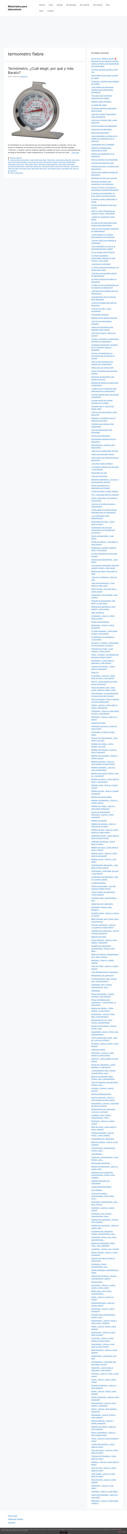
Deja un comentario (16, 173)
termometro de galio (50, 162)
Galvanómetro (96, 1282)
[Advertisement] (63, 31)
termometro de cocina (35, 162)
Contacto (51, 11)
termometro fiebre (48, 166)
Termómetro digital (31, 164)
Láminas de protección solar (102, 163)
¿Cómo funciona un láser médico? (104, 491)
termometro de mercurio (16, 164)
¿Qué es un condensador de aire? (104, 451)
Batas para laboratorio (100, 133)
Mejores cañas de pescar (101, 102)
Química (42, 5)
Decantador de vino (99, 473)
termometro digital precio (16, 166)
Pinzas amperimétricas (100, 622)
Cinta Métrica (96, 1190)
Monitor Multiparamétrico (101, 1094)
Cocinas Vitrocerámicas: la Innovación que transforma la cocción (102, 355)
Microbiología (71, 5)
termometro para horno (39, 168)
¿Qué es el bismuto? (99, 476)
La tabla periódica (98, 883)
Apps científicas (97, 613)
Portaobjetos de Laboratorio (102, 1139)
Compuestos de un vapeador (102, 144)
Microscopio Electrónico (100, 1163)
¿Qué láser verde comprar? (102, 464)
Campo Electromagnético (101, 1187)
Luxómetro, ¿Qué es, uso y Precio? (105, 1249)
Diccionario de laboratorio (101, 129)
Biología (60, 5)
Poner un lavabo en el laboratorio (104, 160)
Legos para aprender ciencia (102, 454)
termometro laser (25, 168)
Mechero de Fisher (98, 937)
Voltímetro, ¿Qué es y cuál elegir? (104, 1492)
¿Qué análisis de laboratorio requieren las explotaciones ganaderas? (102, 89)
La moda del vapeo (99, 105)
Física (51, 5)
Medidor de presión (99, 821)
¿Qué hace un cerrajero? (101, 264)
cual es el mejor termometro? (20, 160)
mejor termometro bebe (38, 160)
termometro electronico (33, 166)
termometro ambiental (63, 160)
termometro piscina (54, 168)
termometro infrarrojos (62, 166)
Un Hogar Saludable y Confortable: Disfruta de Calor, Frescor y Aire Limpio (103, 258)
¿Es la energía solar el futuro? (103, 252)
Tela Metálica (96, 1154)
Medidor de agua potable (101, 797)
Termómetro (51, 160)
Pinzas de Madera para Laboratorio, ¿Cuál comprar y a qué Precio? (103, 1002)
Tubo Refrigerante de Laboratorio (104, 972)
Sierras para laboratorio (100, 436)
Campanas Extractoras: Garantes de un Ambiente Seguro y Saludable (104, 347)
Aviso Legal (12, 1516)
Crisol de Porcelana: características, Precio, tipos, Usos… (102, 1196)
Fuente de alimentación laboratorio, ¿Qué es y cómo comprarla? (102, 814)
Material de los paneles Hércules (104, 318)
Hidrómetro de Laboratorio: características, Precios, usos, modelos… (103, 1175)
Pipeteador (95, 991)
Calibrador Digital (98, 1050)
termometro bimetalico (19, 162)
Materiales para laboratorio (17, 8)
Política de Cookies (15, 1519)
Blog (107, 5)
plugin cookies (122, 1531)
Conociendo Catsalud (99, 315)
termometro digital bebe (66, 164)
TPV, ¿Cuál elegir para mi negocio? (105, 495)
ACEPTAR (63, 1532)
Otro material (84, 5)
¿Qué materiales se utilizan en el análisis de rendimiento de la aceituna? (104, 138)
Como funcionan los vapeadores (104, 126)
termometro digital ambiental (48, 164)
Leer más (75, 153)
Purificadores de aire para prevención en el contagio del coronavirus (103, 530)
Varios (41, 11)
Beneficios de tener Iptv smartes (104, 178)
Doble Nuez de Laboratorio (102, 904)
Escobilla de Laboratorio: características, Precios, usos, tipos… (103, 948)
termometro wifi (67, 168)
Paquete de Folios (98, 723)
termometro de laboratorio (67, 162)
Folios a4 (94, 672)
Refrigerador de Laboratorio (102, 975)
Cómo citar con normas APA (102, 368)
